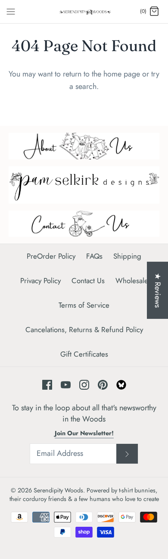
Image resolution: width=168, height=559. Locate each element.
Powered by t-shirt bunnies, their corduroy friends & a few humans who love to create (84, 494)
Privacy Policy (40, 280)
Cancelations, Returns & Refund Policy (84, 329)
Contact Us (88, 280)
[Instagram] (84, 385)
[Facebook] (47, 385)
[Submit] (127, 454)
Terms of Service (84, 305)
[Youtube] (66, 385)
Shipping (127, 256)
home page (121, 73)
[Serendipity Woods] (84, 11)
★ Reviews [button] (157, 290)
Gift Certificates (84, 354)
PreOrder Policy (51, 256)
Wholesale (131, 280)
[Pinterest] (103, 385)
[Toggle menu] (11, 11)
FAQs (94, 256)
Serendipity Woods (58, 490)
